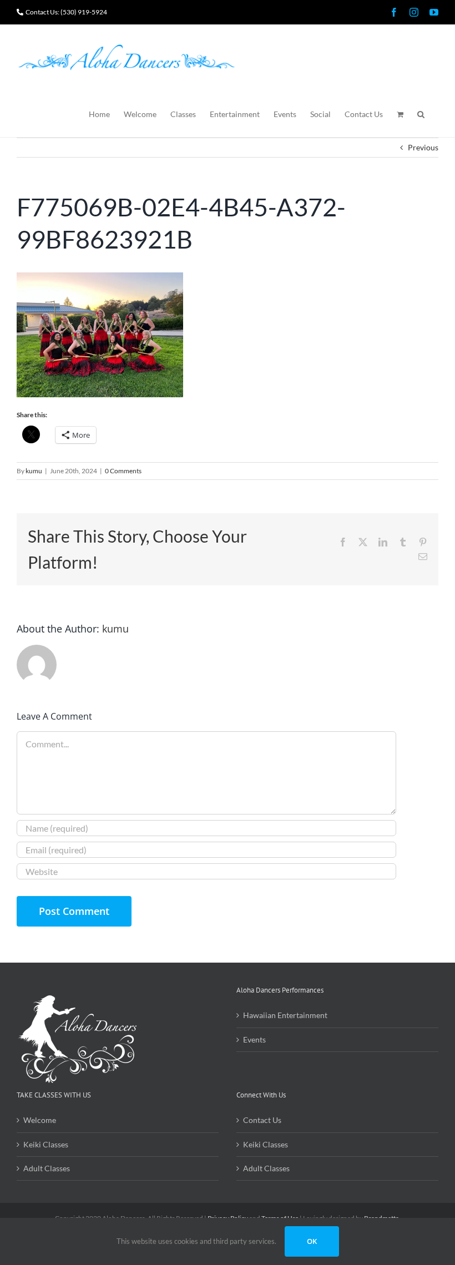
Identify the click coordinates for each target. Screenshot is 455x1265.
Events (254, 1039)
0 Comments (123, 471)
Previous (423, 147)
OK (312, 1241)
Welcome (39, 1120)
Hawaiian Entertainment (285, 1015)
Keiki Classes (45, 1144)
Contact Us (262, 1120)
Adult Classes (46, 1168)
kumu (34, 471)
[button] (420, 113)
